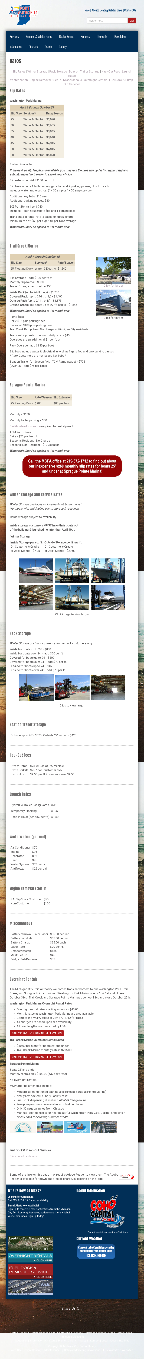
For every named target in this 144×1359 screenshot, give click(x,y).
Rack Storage (58, 71)
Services (14, 36)
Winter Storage (37, 71)
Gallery (63, 46)
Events (48, 46)
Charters (33, 46)
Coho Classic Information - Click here (108, 1232)
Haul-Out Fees (111, 71)
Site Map (124, 1340)
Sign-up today (35, 1216)
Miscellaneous (72, 80)
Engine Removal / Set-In (45, 80)
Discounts (102, 36)
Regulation (120, 36)
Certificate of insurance (25, 426)
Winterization (19, 80)
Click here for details (23, 1156)
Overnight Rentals (96, 80)
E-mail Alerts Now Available (23, 1205)
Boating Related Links (111, 10)
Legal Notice (109, 1340)
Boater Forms (66, 36)
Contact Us (130, 10)
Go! (132, 20)
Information (16, 46)
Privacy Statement (88, 1340)
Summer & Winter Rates (39, 36)
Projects (85, 36)
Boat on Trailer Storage (84, 71)
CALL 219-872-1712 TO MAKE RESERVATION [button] (37, 1033)
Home (87, 10)
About (95, 10)
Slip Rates (18, 71)
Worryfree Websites (121, 1350)
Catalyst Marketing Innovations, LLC (85, 1350)
